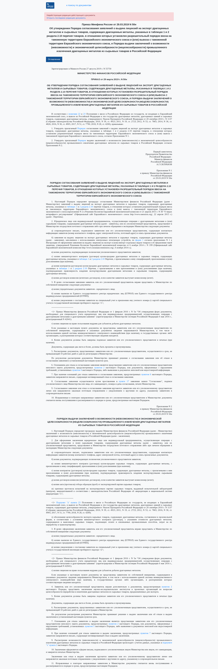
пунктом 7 (145, 633)
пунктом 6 (146, 374)
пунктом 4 (77, 370)
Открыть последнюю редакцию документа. (66, 18)
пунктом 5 (90, 626)
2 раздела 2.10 (86, 206)
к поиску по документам (78, 5)
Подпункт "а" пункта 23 (68, 502)
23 (84, 114)
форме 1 (139, 240)
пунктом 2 (99, 367)
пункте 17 (124, 381)
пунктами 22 (74, 114)
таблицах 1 (72, 206)
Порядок (81, 128)
